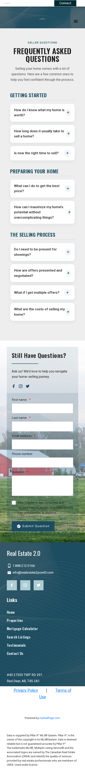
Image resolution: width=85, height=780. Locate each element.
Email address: (22, 436)
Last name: (20, 418)
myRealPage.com (49, 717)
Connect (65, 3)
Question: (19, 472)
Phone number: (22, 454)
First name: (20, 400)
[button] (13, 386)
